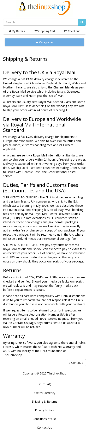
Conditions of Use (44, 419)
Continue (76, 363)
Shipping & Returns (44, 401)
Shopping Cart (46, 31)
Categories (47, 42)
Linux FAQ (44, 384)
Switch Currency (44, 393)
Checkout (73, 31)
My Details (18, 31)
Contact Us (20, 323)
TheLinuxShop (56, 373)
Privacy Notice (44, 410)
